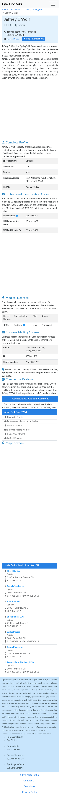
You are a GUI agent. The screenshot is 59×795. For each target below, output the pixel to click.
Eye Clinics (11, 740)
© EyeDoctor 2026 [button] (29, 775)
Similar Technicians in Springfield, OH (21, 565)
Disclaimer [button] (29, 786)
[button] (17, 216)
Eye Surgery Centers (16, 765)
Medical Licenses (15, 426)
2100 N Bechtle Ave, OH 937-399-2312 (18, 606)
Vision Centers (13, 750)
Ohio (27, 10)
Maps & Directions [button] (35, 39)
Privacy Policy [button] (29, 792)
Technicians (16, 10)
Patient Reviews (14, 438)
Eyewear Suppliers (15, 759)
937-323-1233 (13, 39)
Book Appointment (16, 434)
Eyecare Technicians (16, 755)
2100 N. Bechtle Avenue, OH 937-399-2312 (20, 576)
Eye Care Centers (15, 768)
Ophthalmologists (15, 737)
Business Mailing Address (18, 430)
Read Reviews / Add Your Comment (30, 399)
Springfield (38, 10)
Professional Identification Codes (22, 421)
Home (5, 10)
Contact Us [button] (29, 780)
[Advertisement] (29, 109)
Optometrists (13, 746)
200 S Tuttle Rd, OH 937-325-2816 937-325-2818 (22, 591)
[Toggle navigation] (53, 4)
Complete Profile (15, 417)
